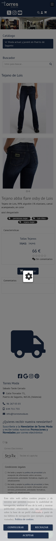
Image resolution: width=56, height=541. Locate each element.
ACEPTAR (28, 535)
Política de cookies (24, 519)
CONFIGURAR (16, 527)
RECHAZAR (41, 527)
